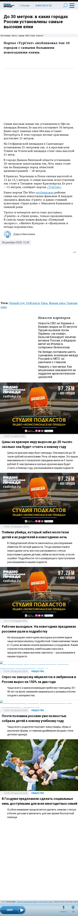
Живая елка (57, 303)
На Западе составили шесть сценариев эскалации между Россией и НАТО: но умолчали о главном (58, 357)
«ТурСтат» (54, 187)
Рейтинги (33, 303)
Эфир (73, 912)
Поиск (65, 5)
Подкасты (63, 912)
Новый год (17, 303)
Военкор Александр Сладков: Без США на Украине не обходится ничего (44, 902)
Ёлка (44, 303)
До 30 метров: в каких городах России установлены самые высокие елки (36, 21)
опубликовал (45, 192)
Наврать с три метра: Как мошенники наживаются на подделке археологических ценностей (57, 372)
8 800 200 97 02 (44, 5)
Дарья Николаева (24, 234)
